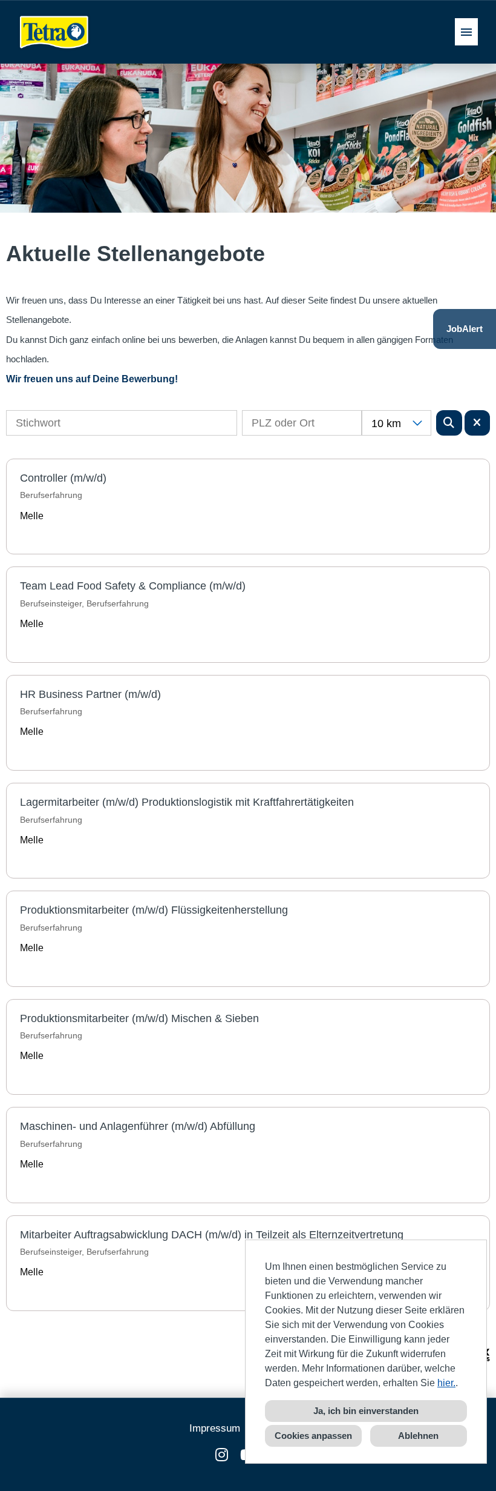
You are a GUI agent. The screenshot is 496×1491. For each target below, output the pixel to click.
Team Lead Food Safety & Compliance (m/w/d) (133, 586)
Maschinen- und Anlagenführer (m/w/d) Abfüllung (137, 1126)
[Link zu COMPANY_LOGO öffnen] (54, 32)
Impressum (214, 1428)
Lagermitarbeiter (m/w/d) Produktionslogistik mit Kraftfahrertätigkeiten (187, 802)
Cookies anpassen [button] (313, 1435)
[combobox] (396, 423)
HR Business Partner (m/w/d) (90, 694)
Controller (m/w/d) (63, 478)
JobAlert (464, 329)
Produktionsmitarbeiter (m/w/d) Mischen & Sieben (139, 1018)
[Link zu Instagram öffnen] (221, 1455)
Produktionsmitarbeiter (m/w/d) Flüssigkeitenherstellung (154, 910)
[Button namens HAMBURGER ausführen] (466, 31)
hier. (446, 1383)
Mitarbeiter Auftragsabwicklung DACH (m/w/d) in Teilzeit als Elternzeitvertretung (211, 1235)
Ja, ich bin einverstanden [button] (366, 1411)
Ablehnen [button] (418, 1435)
